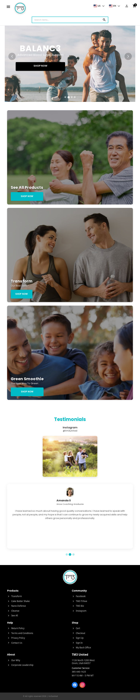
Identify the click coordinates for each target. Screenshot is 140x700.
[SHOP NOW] (70, 56)
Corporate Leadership (20, 665)
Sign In (77, 642)
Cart (76, 628)
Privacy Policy (16, 637)
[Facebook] (75, 685)
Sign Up (78, 637)
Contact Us (14, 642)
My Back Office (81, 647)
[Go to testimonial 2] (70, 554)
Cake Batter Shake (18, 601)
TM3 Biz (78, 605)
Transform (14, 596)
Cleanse (13, 610)
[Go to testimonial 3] (73, 554)
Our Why (13, 660)
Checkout (78, 633)
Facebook (79, 596)
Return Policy (15, 628)
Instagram (79, 610)
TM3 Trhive (79, 601)
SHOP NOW (40, 65)
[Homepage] (20, 6)
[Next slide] (128, 56)
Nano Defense (16, 605)
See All (12, 615)
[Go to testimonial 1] (67, 554)
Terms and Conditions (20, 633)
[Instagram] (82, 685)
